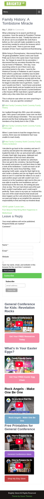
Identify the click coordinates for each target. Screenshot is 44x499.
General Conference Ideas (19, 454)
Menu (5, 12)
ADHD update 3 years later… (14, 207)
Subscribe (10, 281)
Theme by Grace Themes (22, 496)
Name (5, 245)
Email (5, 251)
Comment (6, 227)
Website (5, 257)
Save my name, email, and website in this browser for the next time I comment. (18, 266)
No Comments (18, 30)
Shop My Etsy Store (16, 478)
